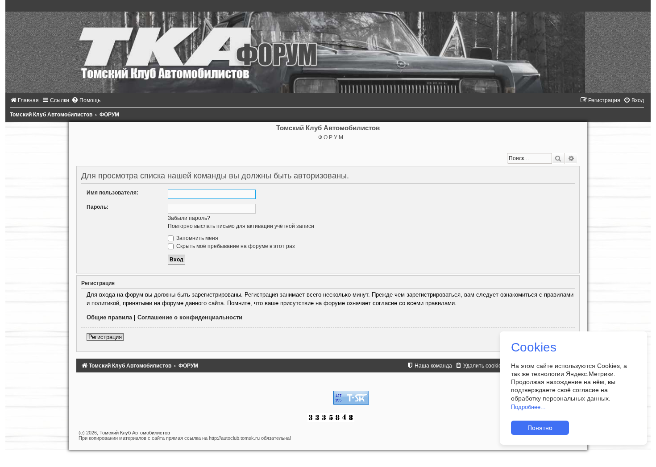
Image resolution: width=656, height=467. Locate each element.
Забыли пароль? (189, 218)
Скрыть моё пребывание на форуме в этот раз (235, 246)
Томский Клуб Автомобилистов (135, 432)
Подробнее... (528, 407)
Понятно (539, 427)
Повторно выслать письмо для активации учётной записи (241, 226)
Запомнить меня (196, 238)
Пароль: (97, 207)
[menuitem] (24, 100)
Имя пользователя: (112, 193)
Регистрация (105, 337)
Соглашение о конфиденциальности (189, 317)
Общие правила (109, 317)
